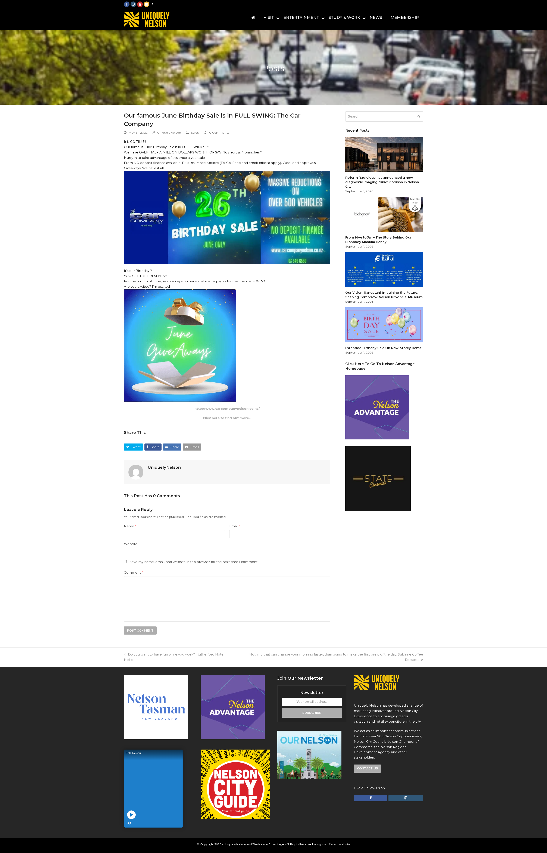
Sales (195, 132)
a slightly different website (332, 844)
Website (130, 544)
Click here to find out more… (227, 418)
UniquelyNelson (169, 132)
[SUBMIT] (419, 116)
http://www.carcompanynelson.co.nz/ (227, 409)
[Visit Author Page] (135, 472)
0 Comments (219, 132)
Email (234, 526)
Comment (133, 572)
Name (130, 526)
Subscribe (311, 713)
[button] (133, 447)
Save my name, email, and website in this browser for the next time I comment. (194, 562)
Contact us (367, 768)
